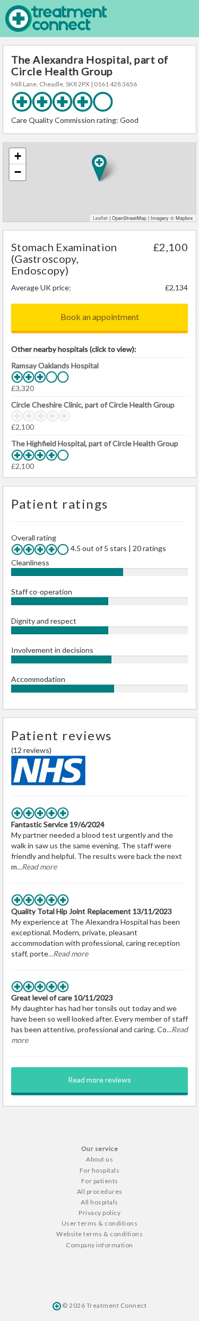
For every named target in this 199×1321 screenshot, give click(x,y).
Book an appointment (99, 317)
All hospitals (99, 1202)
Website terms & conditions (99, 1234)
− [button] (17, 172)
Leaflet (100, 218)
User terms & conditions (100, 1223)
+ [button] (17, 156)
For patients (99, 1181)
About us (99, 1159)
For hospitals (100, 1170)
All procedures (100, 1191)
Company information (99, 1245)
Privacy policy (99, 1213)
